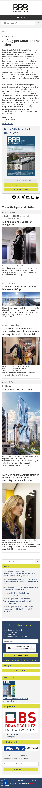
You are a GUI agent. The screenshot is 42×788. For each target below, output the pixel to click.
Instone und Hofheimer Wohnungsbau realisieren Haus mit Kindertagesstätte (17, 601)
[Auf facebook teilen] (14, 198)
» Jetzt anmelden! (21, 655)
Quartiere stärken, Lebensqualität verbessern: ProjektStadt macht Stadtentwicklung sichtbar (19, 573)
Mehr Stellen (21, 670)
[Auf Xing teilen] (23, 198)
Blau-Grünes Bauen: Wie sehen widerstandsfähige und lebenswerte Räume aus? (21, 581)
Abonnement (21, 185)
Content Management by (11, 783)
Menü (22, 17)
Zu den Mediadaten (11, 734)
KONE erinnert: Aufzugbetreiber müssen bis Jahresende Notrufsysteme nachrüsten (20, 477)
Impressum (33, 780)
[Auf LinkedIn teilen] (28, 198)
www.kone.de (7, 124)
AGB (14, 780)
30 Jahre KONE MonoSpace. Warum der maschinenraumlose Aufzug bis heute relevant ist (20, 331)
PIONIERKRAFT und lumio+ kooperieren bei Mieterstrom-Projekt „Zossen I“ (18, 609)
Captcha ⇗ (30, 651)
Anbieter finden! (21, 769)
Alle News (7, 616)
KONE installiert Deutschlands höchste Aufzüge (19, 288)
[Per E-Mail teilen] (32, 197)
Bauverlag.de (6, 786)
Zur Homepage (9, 736)
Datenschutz (22, 780)
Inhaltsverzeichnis (21, 189)
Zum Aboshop (9, 701)
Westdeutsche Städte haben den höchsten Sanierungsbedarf (21, 588)
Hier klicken (23, 649)
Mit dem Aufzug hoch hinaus (18, 389)
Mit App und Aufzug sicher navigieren (17, 223)
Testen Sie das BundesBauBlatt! (16, 699)
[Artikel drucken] (37, 197)
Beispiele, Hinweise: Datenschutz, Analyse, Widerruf (20, 660)
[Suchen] (38, 23)
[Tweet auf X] (18, 198)
